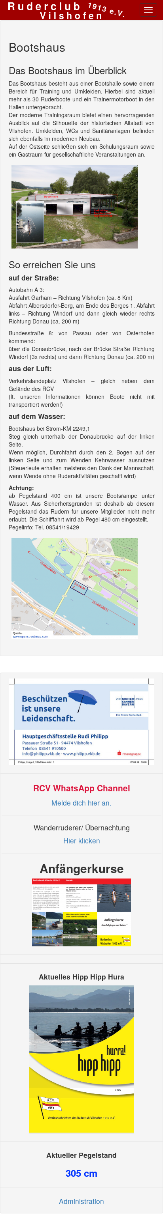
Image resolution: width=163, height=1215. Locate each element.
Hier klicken (81, 840)
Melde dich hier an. (81, 803)
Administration (81, 1201)
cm (81, 1172)
